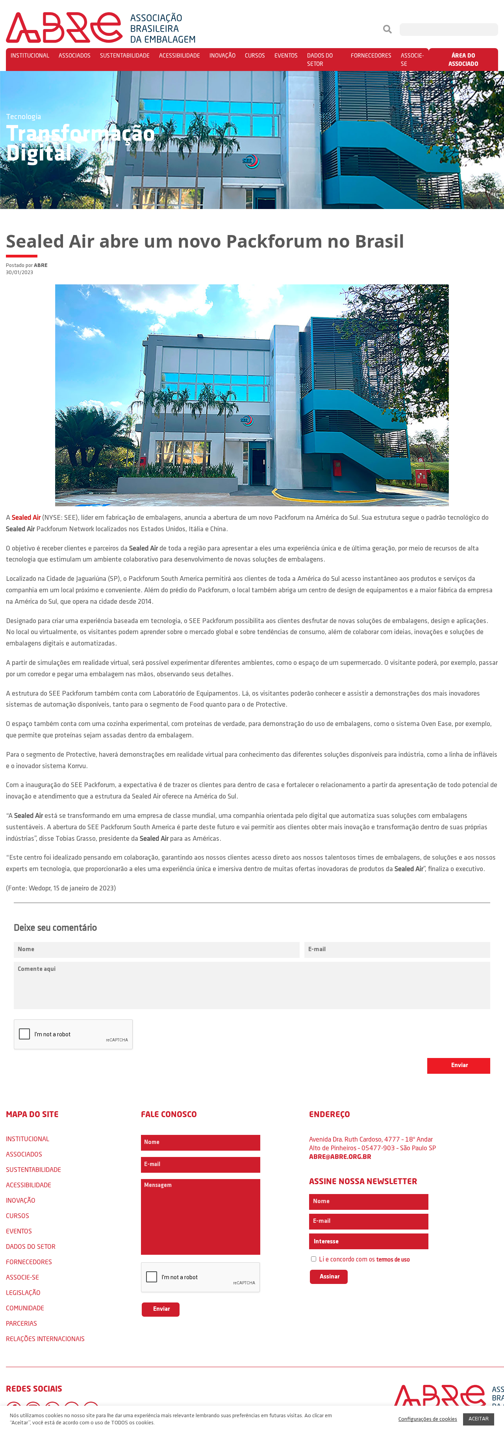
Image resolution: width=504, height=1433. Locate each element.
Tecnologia (23, 117)
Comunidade (25, 1308)
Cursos (255, 55)
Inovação (222, 55)
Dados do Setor (320, 59)
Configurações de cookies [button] (427, 1419)
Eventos (286, 55)
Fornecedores (371, 55)
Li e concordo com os (363, 1259)
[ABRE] (124, 29)
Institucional (30, 55)
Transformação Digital (80, 144)
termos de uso (393, 1260)
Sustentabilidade (125, 55)
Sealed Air (26, 518)
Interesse (326, 1242)
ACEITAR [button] (479, 1419)
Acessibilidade (179, 55)
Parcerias (21, 1323)
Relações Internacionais (45, 1338)
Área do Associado (463, 59)
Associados (75, 55)
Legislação (23, 1292)
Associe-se (412, 59)
